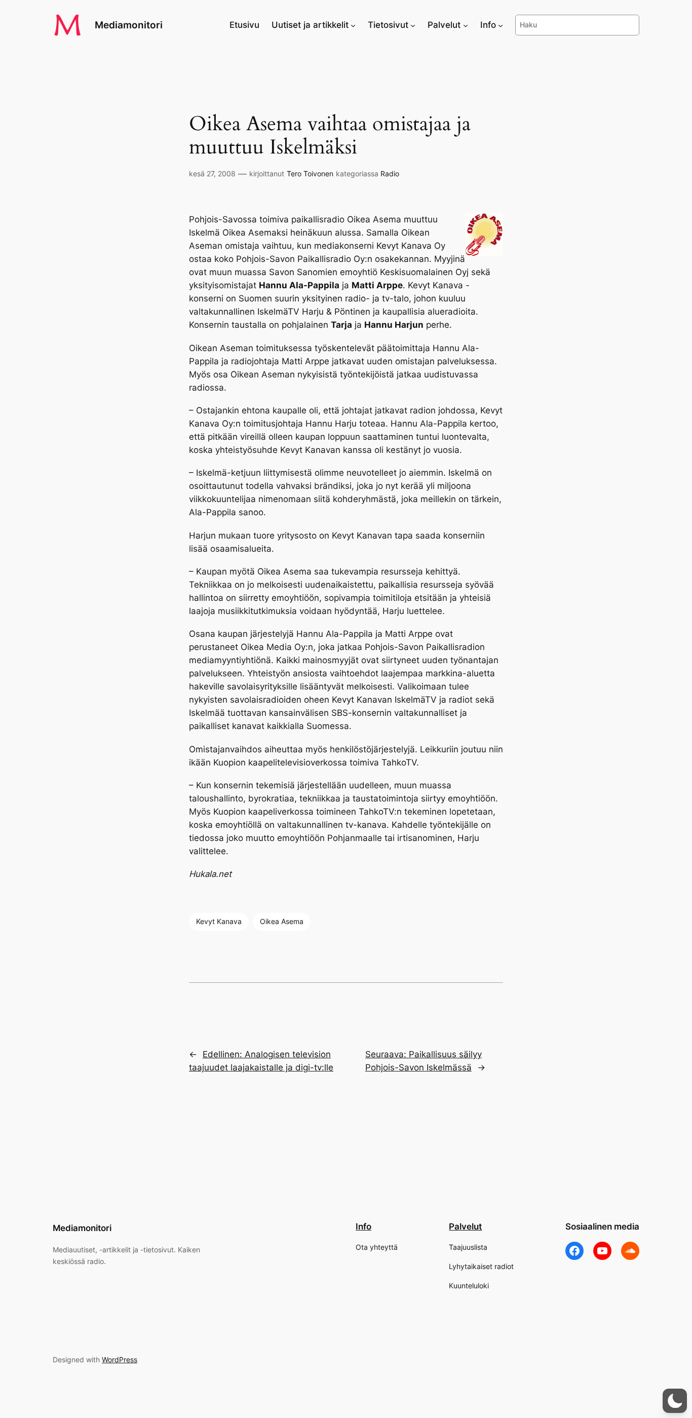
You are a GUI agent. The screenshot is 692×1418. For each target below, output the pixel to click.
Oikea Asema (281, 921)
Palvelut (465, 1226)
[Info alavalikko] (500, 24)
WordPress (119, 1359)
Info (363, 1226)
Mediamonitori (129, 25)
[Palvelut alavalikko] (465, 24)
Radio (389, 173)
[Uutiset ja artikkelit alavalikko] (353, 24)
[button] (675, 1401)
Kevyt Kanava (219, 921)
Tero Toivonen (310, 173)
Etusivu (244, 25)
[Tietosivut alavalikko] (412, 24)
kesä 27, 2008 (212, 173)
